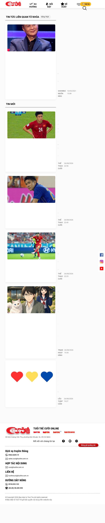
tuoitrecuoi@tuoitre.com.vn (18, 476)
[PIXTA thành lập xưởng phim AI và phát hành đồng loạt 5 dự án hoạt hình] (31, 299)
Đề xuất (64, 5)
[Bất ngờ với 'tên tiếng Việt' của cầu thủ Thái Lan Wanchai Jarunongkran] (31, 125)
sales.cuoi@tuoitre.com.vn (18, 459)
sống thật (45, 17)
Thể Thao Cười (60, 166)
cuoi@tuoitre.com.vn (16, 467)
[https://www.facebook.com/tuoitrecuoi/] (63, 441)
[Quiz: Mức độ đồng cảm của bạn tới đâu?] (31, 376)
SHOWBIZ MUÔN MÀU (62, 93)
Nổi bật (50, 5)
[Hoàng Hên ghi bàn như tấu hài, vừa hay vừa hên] (31, 246)
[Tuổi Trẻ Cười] (76, 441)
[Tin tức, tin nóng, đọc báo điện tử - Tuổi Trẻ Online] (37, 432)
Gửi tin (87, 4)
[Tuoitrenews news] (69, 432)
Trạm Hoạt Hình (60, 352)
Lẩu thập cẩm (60, 401)
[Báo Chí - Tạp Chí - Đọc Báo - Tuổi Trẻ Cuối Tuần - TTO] (47, 432)
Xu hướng (33, 5)
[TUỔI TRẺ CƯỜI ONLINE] (18, 431)
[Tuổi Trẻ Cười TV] (70, 441)
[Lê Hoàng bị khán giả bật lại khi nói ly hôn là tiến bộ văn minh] (31, 37)
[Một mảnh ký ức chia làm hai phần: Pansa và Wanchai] (31, 189)
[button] (78, 4)
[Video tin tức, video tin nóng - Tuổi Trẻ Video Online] (58, 432)
